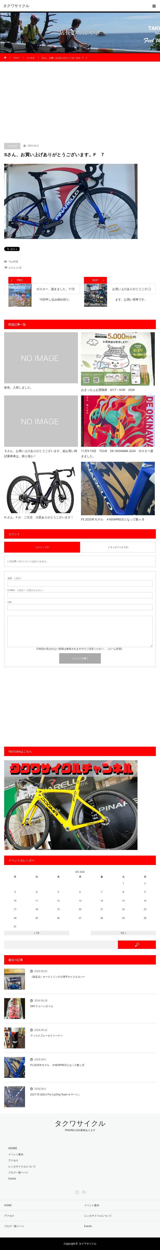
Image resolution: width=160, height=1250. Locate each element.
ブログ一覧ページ (18, 1172)
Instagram (76, 1191)
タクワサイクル (16, 6)
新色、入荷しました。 (18, 387)
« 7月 (36, 932)
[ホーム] (5, 54)
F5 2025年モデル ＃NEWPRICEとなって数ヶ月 (112, 519)
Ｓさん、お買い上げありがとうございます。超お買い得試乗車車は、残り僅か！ (40, 453)
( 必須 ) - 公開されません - (26, 590)
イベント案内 (15, 1154)
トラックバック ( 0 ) (118, 547)
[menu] (154, 6)
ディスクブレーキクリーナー (46, 1035)
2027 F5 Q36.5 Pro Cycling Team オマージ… (55, 1094)
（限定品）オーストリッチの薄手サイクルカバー (57, 977)
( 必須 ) (14, 578)
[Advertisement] (80, 105)
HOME (8, 1205)
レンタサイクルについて (22, 1166)
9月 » (123, 932)
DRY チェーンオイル (41, 1006)
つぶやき (12, 146)
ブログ (16, 57)
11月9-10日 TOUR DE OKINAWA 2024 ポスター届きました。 (117, 453)
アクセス (13, 1160)
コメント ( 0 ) (42, 547)
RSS (83, 1191)
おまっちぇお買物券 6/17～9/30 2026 (108, 390)
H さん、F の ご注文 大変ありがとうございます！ (39, 517)
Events (12, 1178)
